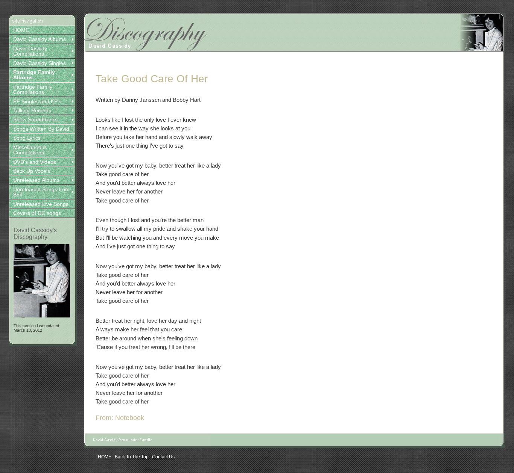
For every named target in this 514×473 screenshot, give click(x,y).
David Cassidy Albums (39, 39)
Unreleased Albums (36, 180)
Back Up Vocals (31, 171)
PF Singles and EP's (37, 101)
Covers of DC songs (37, 213)
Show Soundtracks (35, 119)
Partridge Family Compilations (32, 89)
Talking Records (32, 110)
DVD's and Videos (34, 162)
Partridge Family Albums (34, 74)
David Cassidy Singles (39, 63)
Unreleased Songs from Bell (41, 192)
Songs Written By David (41, 129)
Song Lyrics (27, 138)
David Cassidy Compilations (30, 51)
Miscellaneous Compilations (30, 150)
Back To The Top (132, 456)
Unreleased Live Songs (40, 204)
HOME (21, 30)
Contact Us (163, 456)
